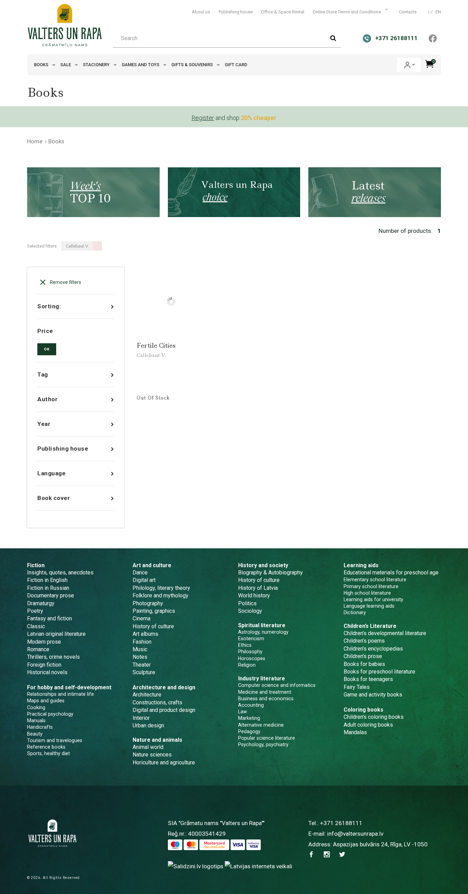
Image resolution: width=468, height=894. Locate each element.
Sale (66, 64)
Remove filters (65, 282)
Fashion (142, 642)
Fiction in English (47, 580)
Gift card (236, 64)
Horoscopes (251, 658)
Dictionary (355, 612)
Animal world (148, 747)
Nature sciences (152, 754)
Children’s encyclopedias (373, 648)
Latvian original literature (56, 634)
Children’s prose (363, 656)
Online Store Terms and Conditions (347, 11)
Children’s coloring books (374, 717)
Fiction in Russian (48, 588)
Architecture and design (164, 687)
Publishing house (236, 11)
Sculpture (144, 672)
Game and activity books (373, 694)
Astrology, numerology (263, 632)
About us (201, 11)
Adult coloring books (368, 725)
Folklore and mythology (160, 595)
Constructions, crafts (157, 702)
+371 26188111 (341, 823)
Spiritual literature (261, 625)
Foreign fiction (44, 664)
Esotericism (251, 638)
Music (140, 649)
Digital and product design (164, 710)
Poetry (35, 611)
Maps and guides (45, 700)
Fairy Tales (357, 687)
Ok (47, 349)
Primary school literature (371, 586)
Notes (140, 657)
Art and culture (152, 565)
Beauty (34, 734)
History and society (263, 565)
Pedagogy (249, 731)
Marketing (249, 718)
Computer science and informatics (277, 685)
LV (430, 11)
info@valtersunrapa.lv (355, 833)
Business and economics (266, 698)
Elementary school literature (375, 579)
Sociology (250, 611)
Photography (148, 603)
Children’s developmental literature (385, 633)
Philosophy (250, 651)
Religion (247, 665)
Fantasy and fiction (49, 618)
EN (438, 11)
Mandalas (355, 732)
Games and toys (141, 64)
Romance (38, 649)
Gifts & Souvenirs (192, 64)
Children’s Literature (370, 626)
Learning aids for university (373, 599)
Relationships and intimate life (60, 694)
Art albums (145, 634)
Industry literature (261, 678)
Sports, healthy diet (48, 753)
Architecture (147, 694)
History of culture (153, 626)
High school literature (367, 593)
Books (41, 64)
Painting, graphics (154, 611)
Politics (247, 603)
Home (34, 141)
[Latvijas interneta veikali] (258, 865)
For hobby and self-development (69, 687)
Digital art (144, 580)
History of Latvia (258, 588)
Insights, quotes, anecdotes (60, 572)
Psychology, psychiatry (263, 744)
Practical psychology (50, 714)
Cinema (141, 618)
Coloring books (363, 709)
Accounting (251, 705)
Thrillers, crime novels (53, 657)
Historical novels (47, 672)
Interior (141, 718)
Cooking (36, 707)
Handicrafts (40, 727)
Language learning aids (369, 606)
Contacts (408, 11)
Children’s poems (364, 640)
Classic (36, 626)
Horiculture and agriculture (164, 762)
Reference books (46, 747)
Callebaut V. (151, 355)
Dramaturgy (40, 603)
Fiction (36, 565)
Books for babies (364, 664)
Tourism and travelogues (54, 740)
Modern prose (44, 642)
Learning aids (361, 565)
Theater (142, 664)
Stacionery (97, 64)
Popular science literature (266, 738)
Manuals (36, 720)
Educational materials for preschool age (391, 572)
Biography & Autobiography (270, 572)
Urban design (148, 725)
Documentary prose (50, 595)
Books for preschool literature (379, 671)
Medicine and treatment (264, 692)
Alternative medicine (261, 725)
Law (242, 711)
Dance (140, 572)
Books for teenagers (368, 679)
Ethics (244, 645)
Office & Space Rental (282, 11)
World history (254, 595)
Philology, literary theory (161, 588)
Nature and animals (157, 740)
